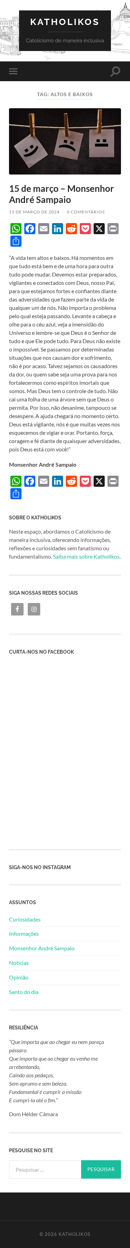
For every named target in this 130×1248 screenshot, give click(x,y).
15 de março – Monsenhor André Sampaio (61, 194)
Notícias (19, 962)
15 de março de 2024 (34, 211)
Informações (24, 933)
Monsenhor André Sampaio (42, 948)
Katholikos (65, 21)
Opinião (18, 977)
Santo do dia (23, 991)
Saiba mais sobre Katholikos (86, 556)
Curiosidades (25, 919)
